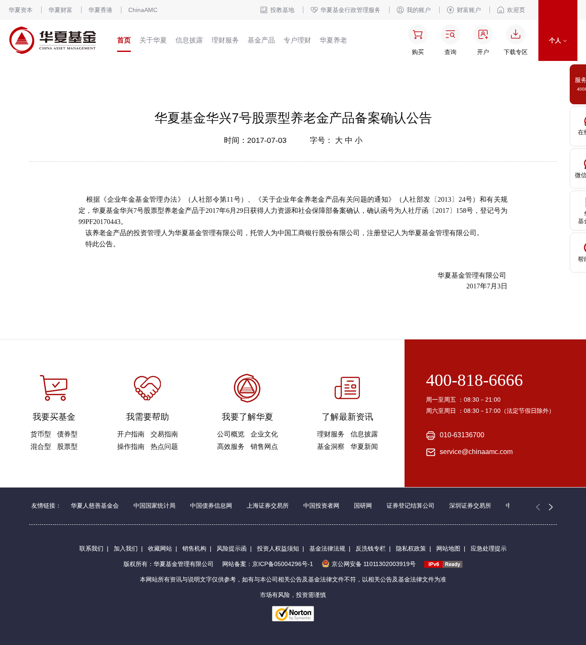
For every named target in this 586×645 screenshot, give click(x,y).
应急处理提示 (489, 548)
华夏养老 (333, 40)
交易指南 (164, 434)
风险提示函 (232, 548)
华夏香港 (100, 9)
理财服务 (225, 40)
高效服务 (231, 446)
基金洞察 (330, 446)
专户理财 (297, 40)
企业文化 (264, 434)
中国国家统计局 (154, 505)
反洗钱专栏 (371, 548)
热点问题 (164, 446)
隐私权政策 (411, 548)
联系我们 (91, 548)
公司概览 (231, 434)
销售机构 (194, 548)
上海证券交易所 (268, 505)
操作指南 (131, 446)
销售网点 (264, 446)
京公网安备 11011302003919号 (374, 563)
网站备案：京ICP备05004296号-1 (267, 563)
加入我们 (126, 548)
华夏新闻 (364, 446)
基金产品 (261, 40)
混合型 (40, 446)
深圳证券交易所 (470, 505)
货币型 (40, 434)
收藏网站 (160, 548)
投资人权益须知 (278, 548)
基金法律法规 (327, 548)
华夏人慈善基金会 (95, 505)
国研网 (363, 505)
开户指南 (131, 434)
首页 (124, 40)
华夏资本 (21, 9)
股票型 (67, 446)
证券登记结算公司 (411, 505)
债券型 (67, 434)
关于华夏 (153, 40)
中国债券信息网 (211, 505)
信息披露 (189, 40)
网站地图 (448, 548)
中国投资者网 (321, 505)
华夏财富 (60, 9)
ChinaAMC (142, 9)
